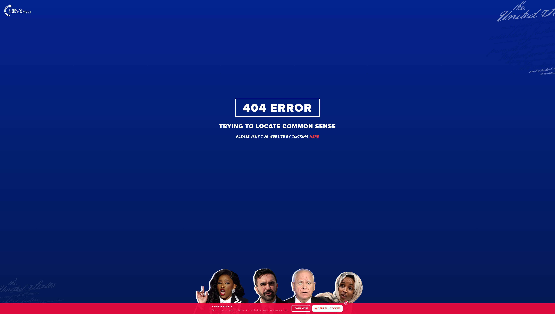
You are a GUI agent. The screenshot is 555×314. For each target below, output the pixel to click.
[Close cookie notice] (346, 303)
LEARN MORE (301, 308)
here (314, 136)
